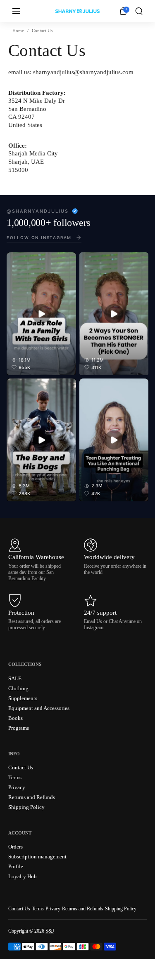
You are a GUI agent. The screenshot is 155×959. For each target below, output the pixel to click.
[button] (139, 11)
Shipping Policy (120, 908)
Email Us (93, 621)
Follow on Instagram (39, 237)
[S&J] (77, 11)
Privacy (52, 908)
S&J (49, 930)
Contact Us (19, 908)
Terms (38, 908)
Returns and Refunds (82, 908)
